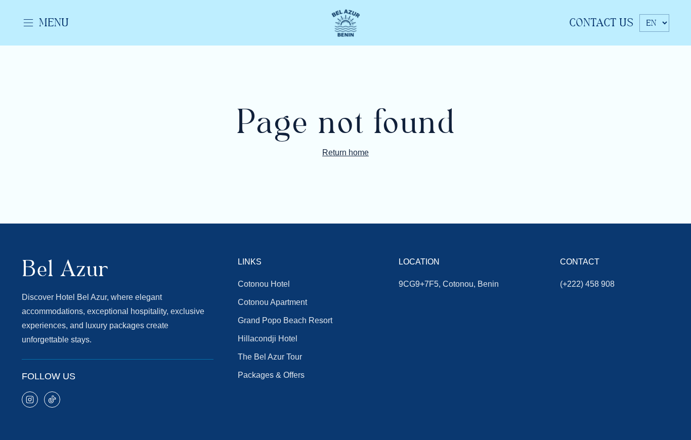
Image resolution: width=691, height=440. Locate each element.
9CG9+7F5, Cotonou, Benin (449, 284)
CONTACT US (601, 22)
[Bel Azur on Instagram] (30, 399)
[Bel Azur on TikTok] (52, 399)
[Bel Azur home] (345, 22)
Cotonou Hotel (264, 284)
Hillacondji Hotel (267, 338)
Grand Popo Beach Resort (285, 320)
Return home (345, 152)
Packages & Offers (271, 375)
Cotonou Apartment (272, 302)
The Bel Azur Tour (270, 357)
